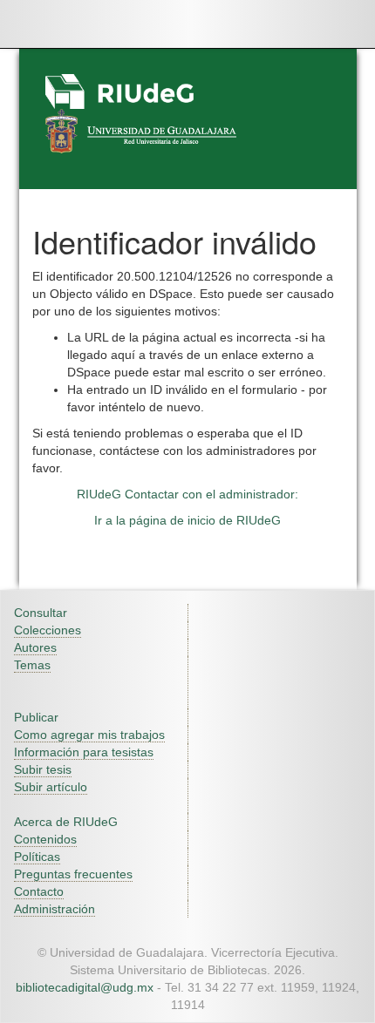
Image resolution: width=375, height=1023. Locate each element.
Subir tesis (43, 769)
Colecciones (47, 630)
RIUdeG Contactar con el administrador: (187, 494)
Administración (54, 909)
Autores (35, 647)
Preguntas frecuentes (73, 874)
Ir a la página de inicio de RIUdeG (187, 520)
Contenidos (45, 839)
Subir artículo (50, 787)
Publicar (36, 717)
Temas (32, 665)
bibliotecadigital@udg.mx (84, 987)
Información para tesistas (83, 752)
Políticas (37, 857)
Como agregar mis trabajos (89, 735)
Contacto (39, 891)
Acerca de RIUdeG (66, 822)
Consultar (40, 613)
